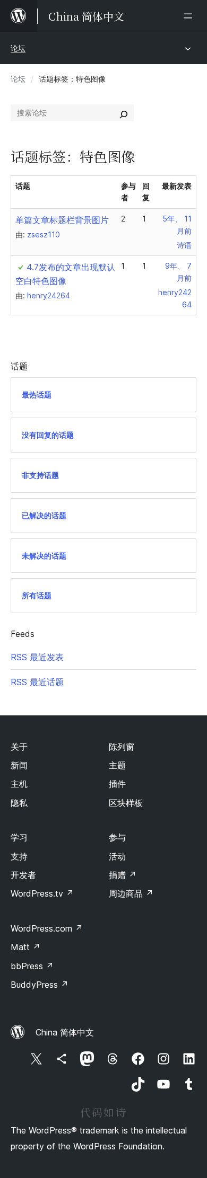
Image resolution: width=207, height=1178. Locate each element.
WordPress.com (47, 928)
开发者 (23, 875)
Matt (25, 947)
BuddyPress (39, 984)
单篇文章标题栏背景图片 (62, 220)
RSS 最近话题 (37, 682)
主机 (19, 783)
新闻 (19, 765)
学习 (19, 837)
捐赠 (122, 875)
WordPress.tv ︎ (42, 893)
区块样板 (126, 803)
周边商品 (131, 893)
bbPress (32, 966)
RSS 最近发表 (37, 657)
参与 (117, 837)
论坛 (18, 47)
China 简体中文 (65, 1032)
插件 (117, 783)
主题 (117, 765)
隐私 (19, 803)
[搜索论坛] (124, 112)
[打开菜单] (190, 16)
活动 (117, 856)
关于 (19, 746)
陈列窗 (121, 746)
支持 (19, 856)
